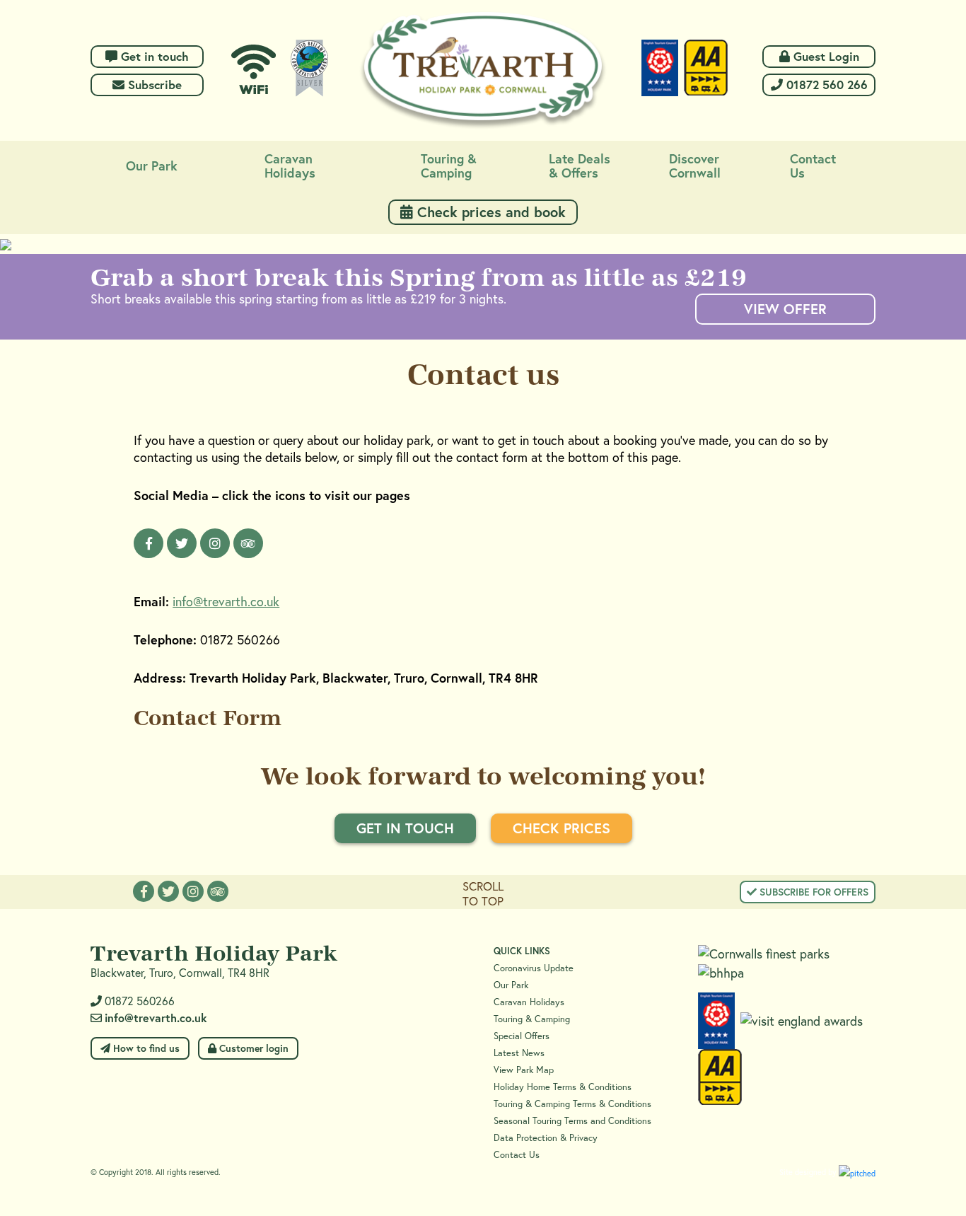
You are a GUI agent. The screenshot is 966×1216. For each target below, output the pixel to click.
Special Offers (521, 1036)
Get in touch (153, 56)
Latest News (519, 1053)
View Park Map (524, 1070)
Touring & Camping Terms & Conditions (572, 1104)
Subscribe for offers (812, 891)
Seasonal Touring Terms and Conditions (572, 1121)
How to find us (145, 1048)
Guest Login (824, 56)
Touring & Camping (532, 1019)
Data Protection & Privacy (546, 1138)
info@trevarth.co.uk (226, 601)
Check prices (561, 828)
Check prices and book (489, 211)
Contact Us (517, 1155)
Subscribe (153, 84)
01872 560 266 (825, 84)
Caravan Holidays (529, 1002)
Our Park (511, 985)
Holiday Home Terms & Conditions (563, 1087)
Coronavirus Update (534, 968)
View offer (785, 308)
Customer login (252, 1048)
